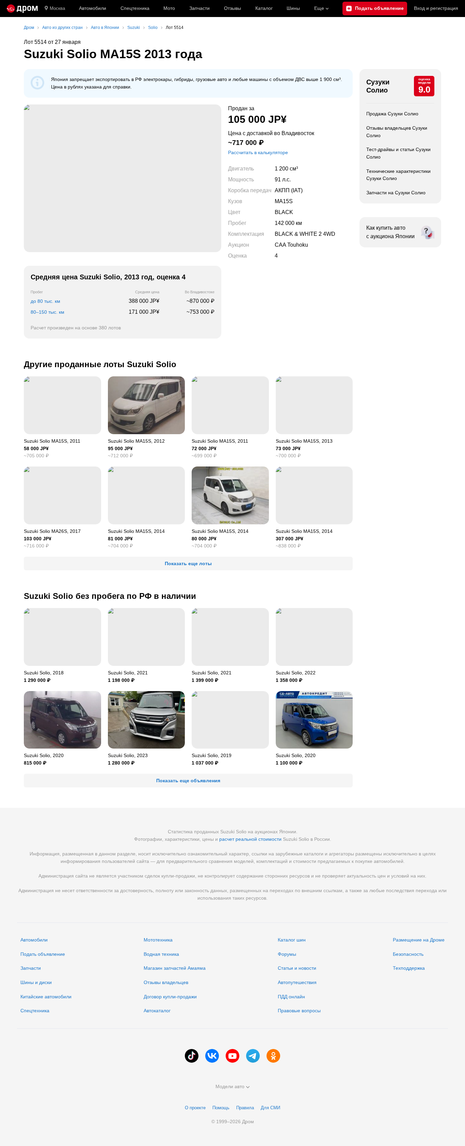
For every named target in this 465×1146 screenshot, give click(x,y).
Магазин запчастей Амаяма (175, 968)
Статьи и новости (297, 968)
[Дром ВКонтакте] (212, 1056)
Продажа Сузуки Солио (392, 113)
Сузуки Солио (377, 86)
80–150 (47, 312)
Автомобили (92, 8)
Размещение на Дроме (419, 940)
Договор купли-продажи (170, 996)
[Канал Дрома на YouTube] (232, 1056)
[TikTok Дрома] (191, 1056)
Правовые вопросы (299, 1010)
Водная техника (161, 954)
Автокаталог (157, 1010)
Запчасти (199, 8)
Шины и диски (36, 982)
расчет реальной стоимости (250, 839)
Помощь (220, 1107)
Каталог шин (292, 940)
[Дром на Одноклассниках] (273, 1056)
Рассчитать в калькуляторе (258, 152)
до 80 (45, 301)
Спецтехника (34, 1010)
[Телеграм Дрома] (253, 1056)
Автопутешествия (297, 982)
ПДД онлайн (291, 996)
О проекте (195, 1107)
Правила (245, 1107)
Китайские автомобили (45, 996)
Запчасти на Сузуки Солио (396, 192)
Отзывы (232, 8)
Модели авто (229, 1086)
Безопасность (408, 954)
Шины (293, 8)
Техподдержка (409, 968)
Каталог (264, 8)
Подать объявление (42, 954)
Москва (57, 8)
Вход (436, 8)
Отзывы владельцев (166, 982)
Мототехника (158, 940)
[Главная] (22, 8)
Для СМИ (270, 1107)
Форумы (287, 954)
